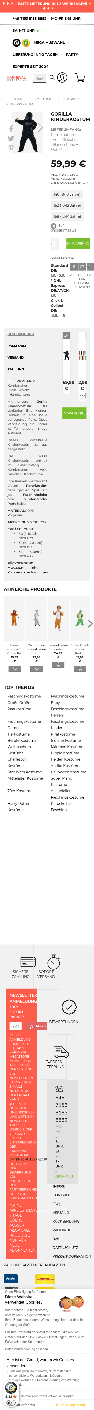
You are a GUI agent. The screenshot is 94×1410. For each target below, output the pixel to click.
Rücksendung (66, 1221)
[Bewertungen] (69, 1007)
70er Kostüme (20, 791)
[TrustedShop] (21, 43)
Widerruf (62, 1230)
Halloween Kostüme (68, 772)
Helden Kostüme (65, 759)
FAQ (56, 1204)
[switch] (11, 1402)
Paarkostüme (19, 709)
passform (17, 346)
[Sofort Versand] (53, 962)
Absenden (41, 1026)
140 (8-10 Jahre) (67, 194)
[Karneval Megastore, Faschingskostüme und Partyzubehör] (17, 78)
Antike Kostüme (65, 766)
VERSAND (16, 357)
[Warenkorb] (80, 78)
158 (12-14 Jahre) (67, 216)
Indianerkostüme (66, 740)
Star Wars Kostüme (25, 772)
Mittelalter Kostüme (25, 778)
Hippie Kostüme (65, 753)
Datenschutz (65, 1247)
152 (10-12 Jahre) (67, 205)
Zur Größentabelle (63, 228)
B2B (56, 1239)
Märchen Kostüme (67, 747)
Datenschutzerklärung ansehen (26, 1349)
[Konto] (62, 78)
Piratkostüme (63, 734)
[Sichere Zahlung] (28, 962)
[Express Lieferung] (61, 1052)
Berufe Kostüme (22, 740)
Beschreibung (21, 334)
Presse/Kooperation (72, 1256)
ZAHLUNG (16, 369)
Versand (61, 1212)
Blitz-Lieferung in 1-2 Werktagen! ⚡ (55, 4)
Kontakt (61, 1195)
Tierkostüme (19, 734)
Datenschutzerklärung (31, 1159)
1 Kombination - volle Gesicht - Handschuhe (67, 139)
